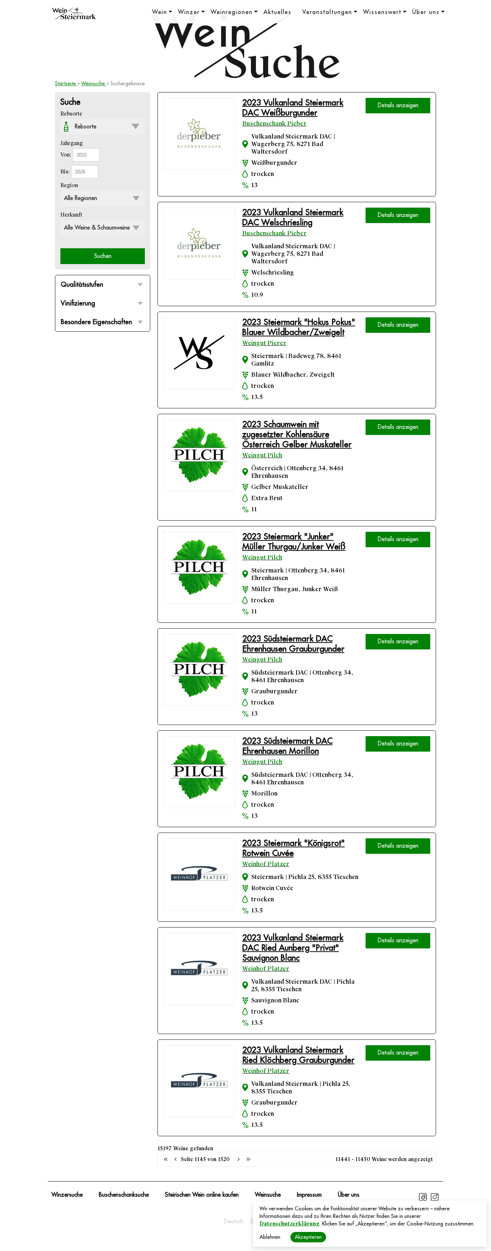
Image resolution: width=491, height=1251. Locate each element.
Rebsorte (71, 113)
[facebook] (424, 1200)
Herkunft (71, 215)
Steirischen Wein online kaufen (202, 1195)
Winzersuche (67, 1195)
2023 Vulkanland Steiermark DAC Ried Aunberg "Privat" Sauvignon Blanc (292, 948)
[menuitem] (233, 1221)
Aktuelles (277, 12)
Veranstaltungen (327, 12)
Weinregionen (232, 12)
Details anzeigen (398, 105)
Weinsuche (93, 83)
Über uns (426, 12)
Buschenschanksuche (124, 1195)
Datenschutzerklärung (290, 1223)
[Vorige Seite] (166, 1159)
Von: (66, 154)
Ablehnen (270, 1236)
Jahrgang (71, 143)
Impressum (309, 1195)
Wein (159, 12)
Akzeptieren (308, 1236)
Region (69, 185)
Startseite (66, 83)
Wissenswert (382, 12)
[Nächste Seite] (238, 1159)
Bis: (65, 171)
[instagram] (435, 1200)
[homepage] (74, 14)
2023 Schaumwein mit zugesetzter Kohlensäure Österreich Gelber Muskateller (297, 434)
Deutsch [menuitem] (233, 1221)
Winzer (189, 12)
